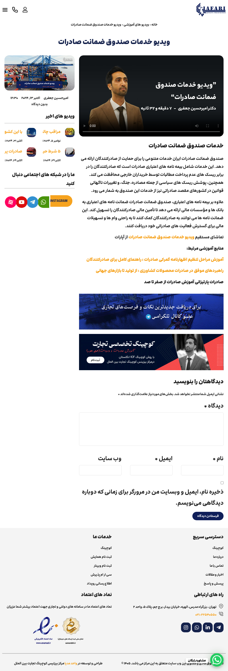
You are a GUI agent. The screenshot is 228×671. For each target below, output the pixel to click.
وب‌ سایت (110, 458)
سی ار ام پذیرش (101, 575)
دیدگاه (214, 406)
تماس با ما (217, 566)
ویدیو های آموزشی (136, 24)
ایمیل (164, 458)
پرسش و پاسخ (214, 583)
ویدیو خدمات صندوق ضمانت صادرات (161, 237)
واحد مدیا (71, 663)
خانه (154, 24)
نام (218, 458)
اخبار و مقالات (215, 575)
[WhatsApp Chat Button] (217, 660)
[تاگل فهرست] (5, 9)
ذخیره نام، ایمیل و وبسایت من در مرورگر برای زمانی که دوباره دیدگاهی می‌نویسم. (153, 497)
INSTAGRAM (58, 201)
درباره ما (218, 557)
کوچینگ (218, 548)
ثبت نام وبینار (103, 566)
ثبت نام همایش (101, 557)
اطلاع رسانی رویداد (99, 583)
